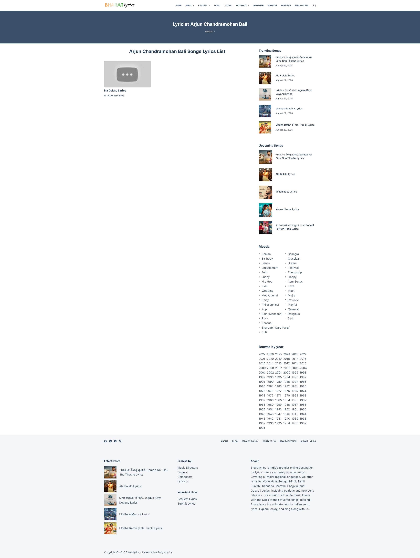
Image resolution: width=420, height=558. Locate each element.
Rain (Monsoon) (272, 313)
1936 (270, 423)
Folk (264, 272)
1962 (303, 400)
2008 (270, 368)
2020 (270, 358)
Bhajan (266, 254)
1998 (303, 372)
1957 (295, 404)
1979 (262, 391)
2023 (295, 354)
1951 (295, 409)
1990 (270, 381)
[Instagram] (115, 441)
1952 (286, 409)
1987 (295, 381)
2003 (262, 372)
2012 (286, 363)
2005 (295, 368)
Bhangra (293, 254)
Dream (292, 263)
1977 (278, 391)
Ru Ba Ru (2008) (115, 95)
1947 (278, 414)
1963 (295, 400)
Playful (292, 304)
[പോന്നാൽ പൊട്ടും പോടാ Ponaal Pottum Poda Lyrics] (265, 227)
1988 (286, 381)
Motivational (270, 295)
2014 (270, 363)
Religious (294, 313)
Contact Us (269, 441)
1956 (303, 404)
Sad (290, 318)
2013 (278, 363)
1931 (262, 427)
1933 (295, 423)
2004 (303, 368)
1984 (270, 386)
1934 (286, 423)
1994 (286, 377)
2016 (303, 358)
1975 (295, 391)
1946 (286, 414)
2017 (295, 358)
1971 (278, 395)
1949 (262, 414)
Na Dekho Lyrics (115, 90)
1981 (295, 386)
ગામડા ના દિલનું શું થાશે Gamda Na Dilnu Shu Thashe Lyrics (143, 472)
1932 (303, 423)
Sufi (264, 332)
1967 (262, 400)
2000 (286, 372)
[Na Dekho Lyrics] (127, 74)
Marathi (272, 5)
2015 (262, 363)
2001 (278, 372)
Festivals (293, 267)
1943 (262, 418)
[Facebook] (105, 441)
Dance (266, 263)
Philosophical (270, 304)
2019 (278, 358)
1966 (270, 400)
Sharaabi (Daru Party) (276, 327)
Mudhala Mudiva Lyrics (289, 108)
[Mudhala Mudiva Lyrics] (265, 111)
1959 (278, 404)
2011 (295, 363)
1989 (278, 381)
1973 (262, 395)
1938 (303, 418)
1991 (262, 381)
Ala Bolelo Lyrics (285, 75)
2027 (262, 354)
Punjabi (202, 5)
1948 (270, 414)
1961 (262, 404)
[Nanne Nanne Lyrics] (265, 210)
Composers (185, 476)
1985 (262, 386)
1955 (262, 409)
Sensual (267, 323)
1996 (270, 377)
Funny (266, 277)
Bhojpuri (258, 5)
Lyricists (183, 481)
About (224, 441)
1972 (270, 395)
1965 (278, 400)
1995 (278, 377)
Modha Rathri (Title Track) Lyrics (295, 124)
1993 (295, 377)
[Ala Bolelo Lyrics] (265, 78)
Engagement (270, 267)
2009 (262, 368)
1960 (270, 404)
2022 (303, 354)
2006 (286, 368)
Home (178, 5)
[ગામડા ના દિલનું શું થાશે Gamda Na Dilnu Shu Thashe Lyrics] (265, 61)
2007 (278, 368)
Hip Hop (267, 281)
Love (291, 286)
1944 (303, 414)
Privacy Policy (250, 441)
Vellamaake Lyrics (286, 191)
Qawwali (293, 309)
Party (265, 300)
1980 (303, 386)
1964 (286, 400)
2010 (303, 363)
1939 (295, 418)
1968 (303, 395)
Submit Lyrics (308, 441)
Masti (291, 290)
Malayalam (301, 5)
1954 (270, 409)
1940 (286, 418)
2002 (270, 372)
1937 (262, 423)
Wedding (267, 290)
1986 (303, 381)
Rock (265, 318)
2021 (262, 358)
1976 (286, 391)
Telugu (228, 5)
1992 (303, 377)
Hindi (188, 5)
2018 (286, 358)
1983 (278, 386)
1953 (278, 409)
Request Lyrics (288, 441)
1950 (303, 409)
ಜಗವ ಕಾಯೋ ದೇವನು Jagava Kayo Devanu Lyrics (140, 500)
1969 (295, 395)
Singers (182, 472)
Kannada (286, 5)
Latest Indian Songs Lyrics (157, 552)
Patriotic (293, 300)
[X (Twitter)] (110, 441)
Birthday (267, 258)
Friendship (295, 272)
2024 (286, 354)
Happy (292, 277)
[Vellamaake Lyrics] (265, 192)
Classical (294, 258)
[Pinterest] (120, 441)
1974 (303, 391)
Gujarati (241, 5)
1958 (286, 404)
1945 (295, 414)
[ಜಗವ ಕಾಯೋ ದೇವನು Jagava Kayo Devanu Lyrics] (265, 94)
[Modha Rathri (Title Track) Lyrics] (265, 127)
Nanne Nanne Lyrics (287, 209)
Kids (265, 286)
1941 (278, 418)
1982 (286, 386)
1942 (270, 418)
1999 (295, 372)
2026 (270, 354)
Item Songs (295, 281)
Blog (235, 441)
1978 (270, 391)
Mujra (291, 295)
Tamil (217, 5)
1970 (286, 395)
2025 (278, 354)
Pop (264, 309)
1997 (262, 377)
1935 (278, 423)
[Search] (314, 5)
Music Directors (188, 467)
